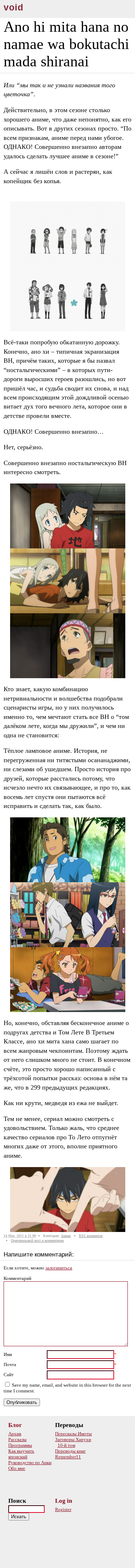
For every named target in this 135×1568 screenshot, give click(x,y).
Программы (20, 1445)
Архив (14, 1433)
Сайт (9, 1374)
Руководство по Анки (29, 1462)
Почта (10, 1364)
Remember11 (68, 1456)
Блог (15, 1425)
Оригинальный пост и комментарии (37, 1240)
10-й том (66, 1445)
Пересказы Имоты (73, 1433)
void (13, 7)
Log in (63, 1500)
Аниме (66, 1236)
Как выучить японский (21, 1453)
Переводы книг (70, 1451)
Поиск (17, 1500)
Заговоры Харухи (73, 1439)
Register (63, 1509)
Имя (8, 1354)
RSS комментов (91, 1236)
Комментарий (17, 1278)
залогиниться (58, 1268)
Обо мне (16, 1468)
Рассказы (17, 1439)
